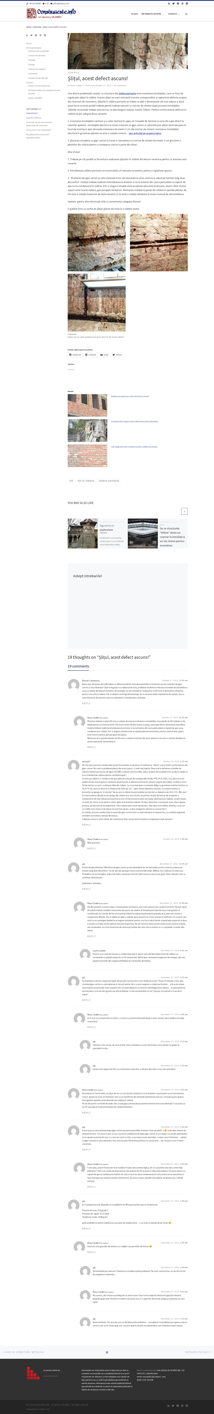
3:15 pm (184, 1066)
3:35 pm (184, 1243)
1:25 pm (184, 761)
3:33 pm (184, 1201)
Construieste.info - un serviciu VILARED (52, 1405)
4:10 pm (184, 1319)
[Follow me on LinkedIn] (187, 3)
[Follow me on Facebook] (178, 3)
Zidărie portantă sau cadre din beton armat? (130, 396)
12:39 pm (183, 903)
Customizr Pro (43, 1409)
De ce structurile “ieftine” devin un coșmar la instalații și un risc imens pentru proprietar (172, 537)
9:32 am (184, 951)
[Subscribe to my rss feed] (169, 3)
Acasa (28, 43)
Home (28, 27)
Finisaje (31, 64)
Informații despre (33, 48)
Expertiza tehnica (33, 117)
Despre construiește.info (39, 85)
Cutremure (33, 73)
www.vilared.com (50, 1376)
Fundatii (31, 60)
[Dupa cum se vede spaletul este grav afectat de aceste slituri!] (97, 302)
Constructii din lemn (36, 55)
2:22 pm (184, 977)
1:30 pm (184, 839)
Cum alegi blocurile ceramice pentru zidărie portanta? (134, 446)
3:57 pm (184, 1292)
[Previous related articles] (177, 511)
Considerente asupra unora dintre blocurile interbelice (134, 421)
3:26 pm (184, 1127)
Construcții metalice (37, 69)
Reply (86, 703)
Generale (37, 27)
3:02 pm (184, 1014)
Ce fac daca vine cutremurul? (38, 130)
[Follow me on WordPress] (182, 3)
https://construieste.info (147, 1370)
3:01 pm (184, 1090)
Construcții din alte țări (38, 78)
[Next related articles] (184, 511)
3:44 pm (184, 1267)
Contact (29, 82)
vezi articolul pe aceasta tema (145, 133)
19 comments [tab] (78, 666)
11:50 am (183, 681)
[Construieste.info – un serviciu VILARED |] (51, 13)
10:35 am (183, 864)
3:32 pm (184, 1164)
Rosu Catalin (76, 86)
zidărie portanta (127, 93)
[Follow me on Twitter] (173, 3)
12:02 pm (183, 718)
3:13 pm (184, 1042)
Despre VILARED (35, 98)
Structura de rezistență (38, 51)
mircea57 (86, 761)
